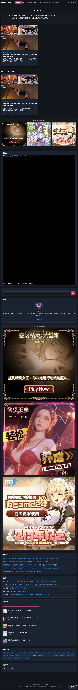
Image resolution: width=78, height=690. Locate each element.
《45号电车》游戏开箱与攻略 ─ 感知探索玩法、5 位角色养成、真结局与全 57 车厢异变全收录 (35, 581)
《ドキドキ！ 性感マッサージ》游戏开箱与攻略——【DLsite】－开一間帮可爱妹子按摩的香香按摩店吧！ (31, 568)
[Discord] (12, 668)
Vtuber (11, 655)
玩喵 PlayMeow (70, 655)
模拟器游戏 (40, 655)
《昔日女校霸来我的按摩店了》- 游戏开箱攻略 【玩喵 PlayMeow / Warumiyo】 (31, 594)
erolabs (36, 652)
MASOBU (42, 652)
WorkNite (24, 655)
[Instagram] (8, 668)
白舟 (4, 658)
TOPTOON (5, 655)
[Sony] (39, 305)
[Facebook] (4, 668)
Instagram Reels (37, 2)
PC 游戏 (4, 52)
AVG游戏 (12, 652)
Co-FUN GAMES (24, 652)
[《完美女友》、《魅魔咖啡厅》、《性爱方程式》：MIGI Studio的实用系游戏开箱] (19, 37)
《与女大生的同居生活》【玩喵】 (18, 588)
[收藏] (36, 27)
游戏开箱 (30, 2)
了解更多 (38, 319)
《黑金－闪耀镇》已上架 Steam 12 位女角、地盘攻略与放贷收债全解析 (22, 571)
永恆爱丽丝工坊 (48, 655)
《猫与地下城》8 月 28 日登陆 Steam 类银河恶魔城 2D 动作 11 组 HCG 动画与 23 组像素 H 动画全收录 (30, 558)
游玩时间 (57, 2)
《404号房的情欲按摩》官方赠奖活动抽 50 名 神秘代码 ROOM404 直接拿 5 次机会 (25, 561)
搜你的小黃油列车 (7, 2)
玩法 (48, 2)
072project (5, 652)
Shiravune (70, 652)
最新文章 (24, 2)
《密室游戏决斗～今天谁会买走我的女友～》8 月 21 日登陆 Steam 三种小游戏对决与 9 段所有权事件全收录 (32, 565)
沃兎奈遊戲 (55, 655)
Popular (21, 604)
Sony (4, 581)
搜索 (4, 290)
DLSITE (31, 652)
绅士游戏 (9, 658)
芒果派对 (15, 658)
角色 (52, 2)
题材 (44, 2)
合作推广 (46, 684)
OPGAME (64, 652)
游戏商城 (18, 2)
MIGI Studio (58, 652)
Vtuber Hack (17, 655)
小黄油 (34, 655)
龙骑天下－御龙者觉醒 (23, 658)
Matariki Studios (49, 652)
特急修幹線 (62, 655)
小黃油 (29, 655)
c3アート (17, 652)
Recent (57, 604)
